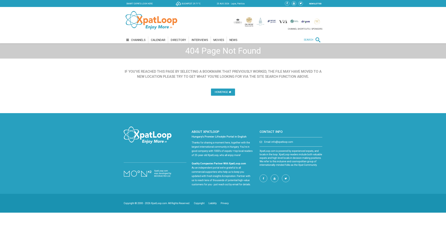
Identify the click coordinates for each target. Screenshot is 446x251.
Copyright (199, 203)
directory (178, 40)
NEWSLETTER (315, 4)
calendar (158, 40)
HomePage (222, 92)
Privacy (225, 203)
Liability (213, 203)
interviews (199, 40)
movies (218, 40)
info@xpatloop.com (282, 141)
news (233, 40)
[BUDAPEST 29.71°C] (189, 6)
